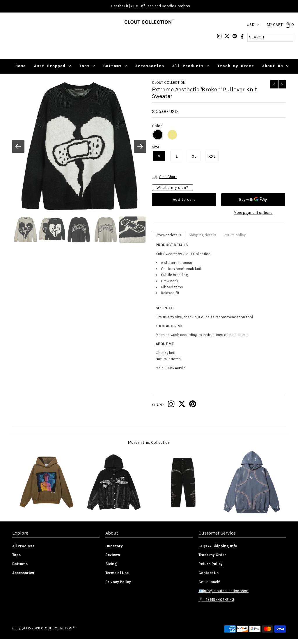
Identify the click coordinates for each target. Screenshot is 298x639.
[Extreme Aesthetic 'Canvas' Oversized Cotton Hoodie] (251, 512)
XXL (211, 156)
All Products (188, 66)
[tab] (168, 235)
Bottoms (112, 66)
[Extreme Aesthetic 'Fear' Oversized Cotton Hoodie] (46, 512)
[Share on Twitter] (181, 405)
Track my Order (235, 66)
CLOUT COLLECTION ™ (58, 628)
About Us (272, 66)
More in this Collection (149, 442)
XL (194, 156)
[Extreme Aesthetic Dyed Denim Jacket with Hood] (115, 512)
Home (20, 66)
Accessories (149, 66)
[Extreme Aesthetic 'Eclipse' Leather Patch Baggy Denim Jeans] (183, 512)
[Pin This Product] (192, 405)
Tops (84, 66)
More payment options (253, 212)
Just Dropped (49, 66)
